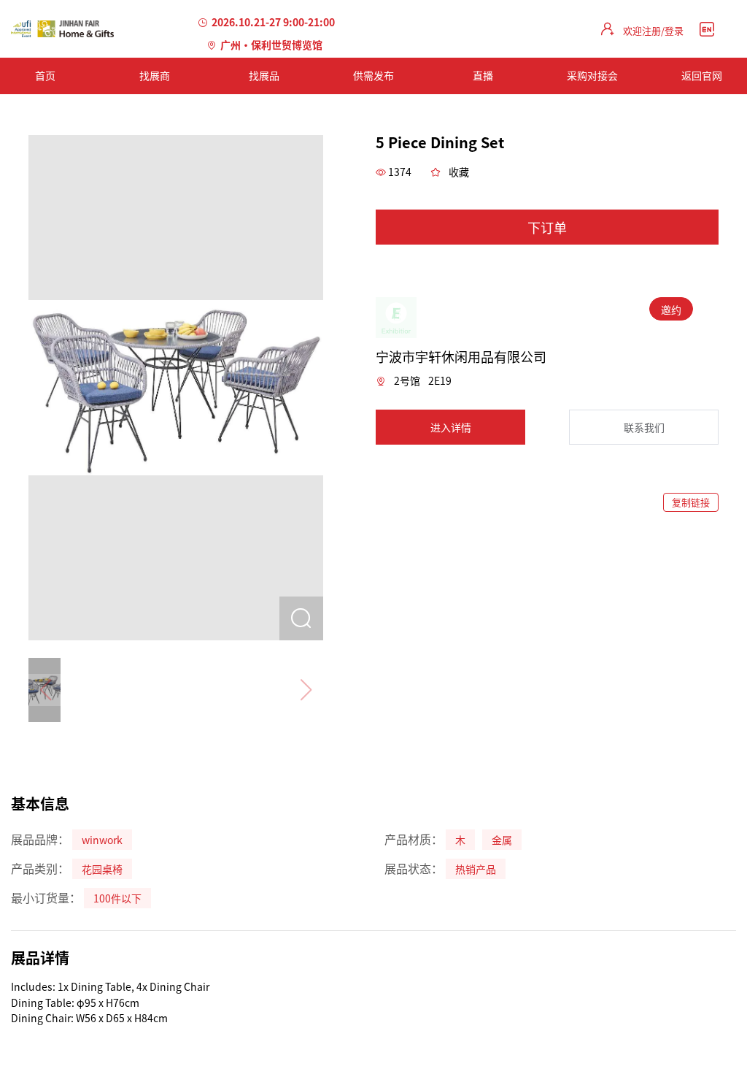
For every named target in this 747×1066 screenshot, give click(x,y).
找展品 (264, 75)
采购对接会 (592, 75)
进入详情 (450, 427)
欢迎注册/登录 (653, 30)
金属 (502, 839)
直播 (483, 75)
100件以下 (117, 898)
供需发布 (373, 75)
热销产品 (475, 869)
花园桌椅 (102, 869)
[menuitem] (154, 76)
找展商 (154, 75)
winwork (102, 839)
